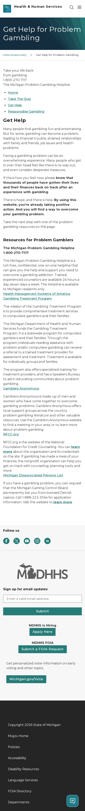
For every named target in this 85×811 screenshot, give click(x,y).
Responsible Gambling (26, 111)
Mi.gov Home (18, 736)
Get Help (15, 105)
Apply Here (42, 632)
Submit (42, 611)
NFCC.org (11, 434)
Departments (18, 802)
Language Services (23, 780)
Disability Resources (23, 769)
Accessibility (17, 758)
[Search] (71, 7)
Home (13, 92)
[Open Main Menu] (79, 7)
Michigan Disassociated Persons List (33, 475)
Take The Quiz (19, 99)
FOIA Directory (19, 791)
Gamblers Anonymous (21, 388)
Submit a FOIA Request (43, 649)
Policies (14, 747)
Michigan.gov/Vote (26, 679)
